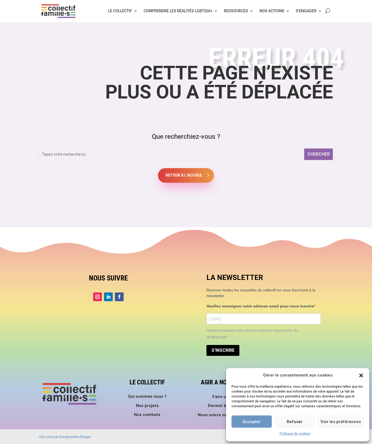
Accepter (252, 421)
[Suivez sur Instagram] (97, 296)
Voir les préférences (341, 421)
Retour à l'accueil (184, 175)
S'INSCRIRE (222, 350)
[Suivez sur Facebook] (119, 296)
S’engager (306, 11)
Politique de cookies (295, 434)
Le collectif (120, 11)
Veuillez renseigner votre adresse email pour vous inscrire (260, 306)
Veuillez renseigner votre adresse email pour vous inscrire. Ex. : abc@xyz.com (253, 334)
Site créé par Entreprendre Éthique (65, 437)
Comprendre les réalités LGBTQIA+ (178, 11)
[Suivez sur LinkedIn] (108, 296)
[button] (361, 375)
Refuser (295, 421)
